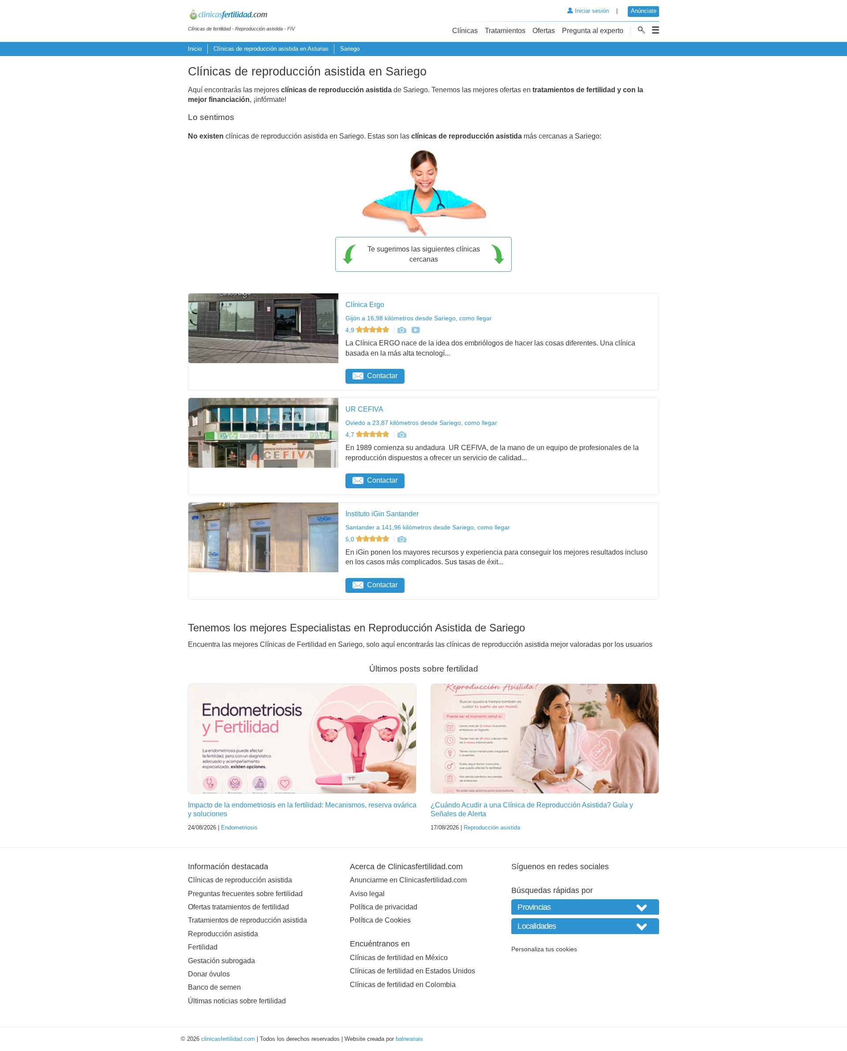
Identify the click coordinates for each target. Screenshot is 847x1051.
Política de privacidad (383, 907)
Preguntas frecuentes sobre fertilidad (245, 893)
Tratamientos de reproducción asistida (247, 920)
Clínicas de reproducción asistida (240, 880)
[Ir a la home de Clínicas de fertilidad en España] (241, 16)
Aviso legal (367, 893)
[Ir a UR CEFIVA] (401, 435)
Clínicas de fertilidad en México (399, 957)
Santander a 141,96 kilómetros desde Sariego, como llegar (427, 527)
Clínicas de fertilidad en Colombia (403, 984)
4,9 (350, 330)
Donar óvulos (209, 974)
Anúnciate (643, 11)
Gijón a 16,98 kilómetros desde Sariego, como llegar (418, 318)
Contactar (382, 375)
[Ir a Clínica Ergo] (401, 330)
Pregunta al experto (592, 30)
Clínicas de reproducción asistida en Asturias (271, 48)
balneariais (409, 1039)
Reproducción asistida (492, 827)
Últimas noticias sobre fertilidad (237, 1001)
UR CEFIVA (364, 409)
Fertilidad (202, 947)
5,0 (350, 539)
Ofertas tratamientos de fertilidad (238, 907)
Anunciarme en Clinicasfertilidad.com (408, 880)
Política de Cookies (380, 920)
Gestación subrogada (221, 961)
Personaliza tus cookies (544, 949)
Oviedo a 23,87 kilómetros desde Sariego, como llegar (421, 422)
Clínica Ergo (364, 304)
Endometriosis (239, 827)
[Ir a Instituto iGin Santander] (401, 539)
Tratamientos (505, 30)
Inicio (195, 48)
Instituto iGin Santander (382, 514)
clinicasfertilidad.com (228, 1039)
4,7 (350, 434)
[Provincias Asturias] (585, 907)
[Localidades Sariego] (585, 926)
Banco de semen (214, 987)
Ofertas (543, 30)
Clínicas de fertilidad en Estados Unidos (412, 971)
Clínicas (465, 30)
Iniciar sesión (591, 11)
